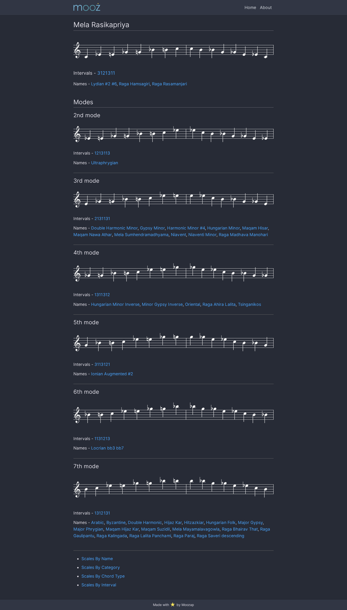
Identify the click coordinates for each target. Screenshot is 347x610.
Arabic (97, 522)
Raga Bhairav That (240, 529)
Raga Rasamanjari (169, 83)
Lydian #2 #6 (103, 83)
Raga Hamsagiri (134, 83)
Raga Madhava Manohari (243, 234)
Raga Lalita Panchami (150, 535)
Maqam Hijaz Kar (122, 529)
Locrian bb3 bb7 (107, 448)
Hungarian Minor (223, 227)
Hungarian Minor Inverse (115, 304)
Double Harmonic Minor (114, 227)
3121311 (106, 73)
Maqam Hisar (255, 227)
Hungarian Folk (220, 522)
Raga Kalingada (112, 535)
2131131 (102, 218)
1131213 (102, 438)
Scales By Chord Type (103, 576)
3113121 (102, 364)
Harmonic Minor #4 (186, 227)
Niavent (178, 234)
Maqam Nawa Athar (92, 234)
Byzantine (116, 522)
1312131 (102, 512)
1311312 (102, 294)
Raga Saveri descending (220, 535)
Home (250, 7)
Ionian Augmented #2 (112, 373)
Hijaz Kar (173, 522)
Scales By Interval (98, 584)
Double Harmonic (145, 522)
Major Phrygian (88, 529)
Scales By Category (100, 567)
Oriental (192, 304)
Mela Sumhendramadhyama (141, 234)
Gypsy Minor (152, 227)
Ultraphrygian (104, 162)
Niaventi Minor (202, 234)
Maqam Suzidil (155, 529)
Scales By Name (97, 558)
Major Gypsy (250, 522)
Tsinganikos (249, 304)
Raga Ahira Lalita (219, 304)
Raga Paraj (184, 535)
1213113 (102, 153)
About (266, 7)
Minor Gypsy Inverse (162, 304)
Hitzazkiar (194, 522)
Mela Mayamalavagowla (196, 529)
